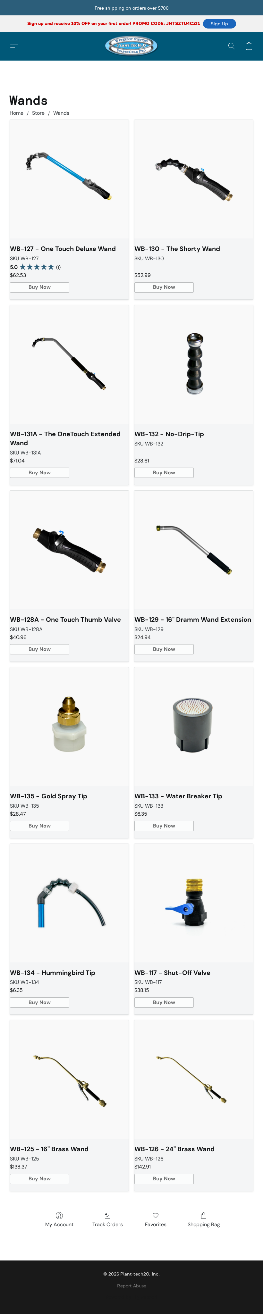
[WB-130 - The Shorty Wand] (193, 179)
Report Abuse (131, 1285)
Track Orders (107, 1224)
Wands (61, 113)
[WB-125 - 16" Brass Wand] (69, 1079)
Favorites (155, 1224)
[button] (219, 24)
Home (16, 113)
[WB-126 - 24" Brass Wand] (193, 1079)
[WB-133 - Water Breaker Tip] (193, 726)
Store (38, 113)
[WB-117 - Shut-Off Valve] (193, 903)
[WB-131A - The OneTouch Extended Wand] (69, 364)
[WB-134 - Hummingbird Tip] (69, 903)
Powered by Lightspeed (131, 1297)
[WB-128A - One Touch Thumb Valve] (69, 550)
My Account (59, 1224)
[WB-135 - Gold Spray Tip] (69, 726)
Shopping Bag (204, 1224)
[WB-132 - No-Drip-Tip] (193, 364)
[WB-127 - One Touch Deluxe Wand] (69, 179)
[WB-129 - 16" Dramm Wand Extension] (193, 550)
